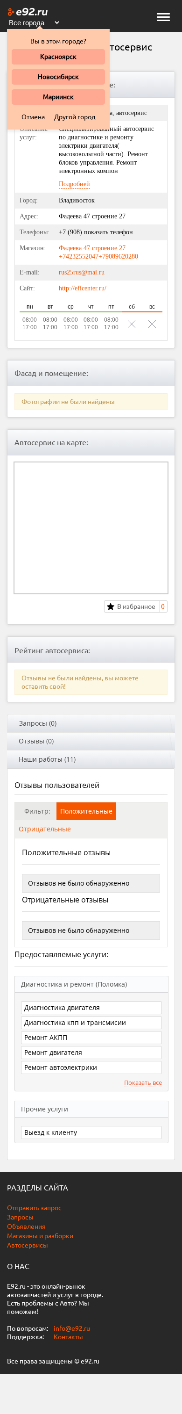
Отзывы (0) (36, 740)
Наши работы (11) (47, 759)
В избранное (136, 606)
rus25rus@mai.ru (82, 272)
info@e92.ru (72, 1328)
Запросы (20, 1217)
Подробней (74, 184)
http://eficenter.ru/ (82, 288)
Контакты (68, 1337)
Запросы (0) (37, 723)
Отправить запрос (34, 1208)
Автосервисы (27, 1245)
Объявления (26, 1226)
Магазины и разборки (40, 1236)
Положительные (86, 811)
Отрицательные (45, 828)
